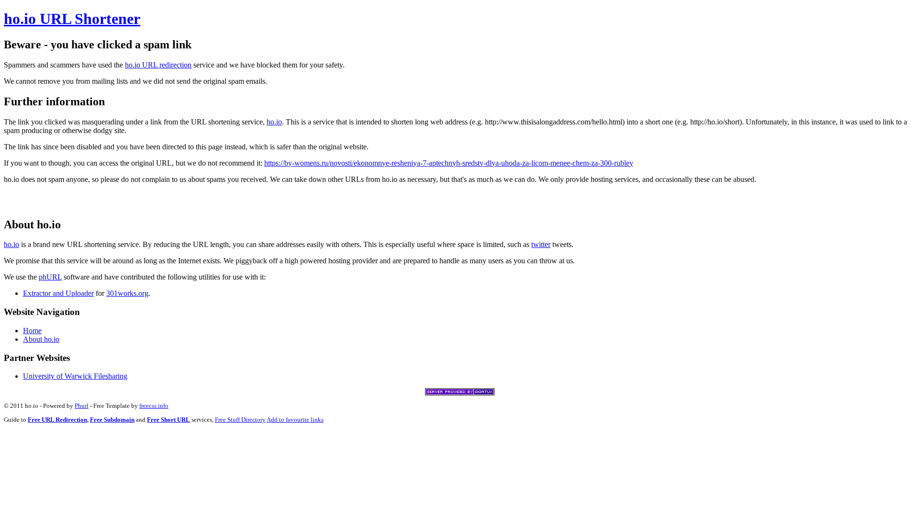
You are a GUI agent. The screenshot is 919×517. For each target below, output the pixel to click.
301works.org (127, 293)
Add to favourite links (295, 419)
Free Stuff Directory (240, 419)
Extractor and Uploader (58, 293)
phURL (50, 277)
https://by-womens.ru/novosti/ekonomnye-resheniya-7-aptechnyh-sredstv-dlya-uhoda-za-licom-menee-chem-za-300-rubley (448, 163)
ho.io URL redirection (158, 65)
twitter (540, 244)
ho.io (274, 122)
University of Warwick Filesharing (75, 376)
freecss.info (153, 405)
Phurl (82, 405)
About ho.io (41, 339)
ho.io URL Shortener (72, 18)
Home (32, 330)
